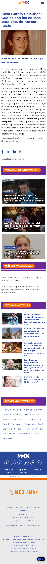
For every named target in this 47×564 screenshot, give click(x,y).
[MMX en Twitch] (39, 463)
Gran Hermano (9, 434)
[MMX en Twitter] (13, 462)
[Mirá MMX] (42, 3)
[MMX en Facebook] (6, 463)
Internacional (16, 414)
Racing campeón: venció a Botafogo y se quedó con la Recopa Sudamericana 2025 (34, 319)
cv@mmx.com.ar (31, 551)
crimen (21, 159)
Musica (6, 419)
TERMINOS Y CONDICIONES (23, 518)
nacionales (7, 438)
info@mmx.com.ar (26, 545)
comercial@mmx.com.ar (28, 548)
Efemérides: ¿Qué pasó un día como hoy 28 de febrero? (34, 379)
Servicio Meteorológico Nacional (29, 429)
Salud (40, 424)
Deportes (16, 419)
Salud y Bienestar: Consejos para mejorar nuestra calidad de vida (21, 279)
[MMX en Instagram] (19, 463)
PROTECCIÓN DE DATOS (23, 521)
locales (37, 434)
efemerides (26, 409)
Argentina (39, 409)
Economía (7, 429)
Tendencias (30, 424)
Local (38, 414)
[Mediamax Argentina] (23, 492)
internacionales (24, 434)
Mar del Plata (10, 409)
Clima (5, 414)
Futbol (6, 424)
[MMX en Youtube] (32, 463)
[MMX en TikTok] (26, 462)
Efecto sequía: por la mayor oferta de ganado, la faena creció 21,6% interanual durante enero (21, 289)
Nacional (29, 414)
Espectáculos (17, 424)
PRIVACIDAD (23, 515)
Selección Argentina (32, 419)
